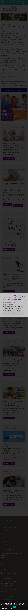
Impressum (4, 608)
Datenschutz (11, 608)
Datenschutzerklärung (21, 604)
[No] (26, 605)
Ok (14, 607)
